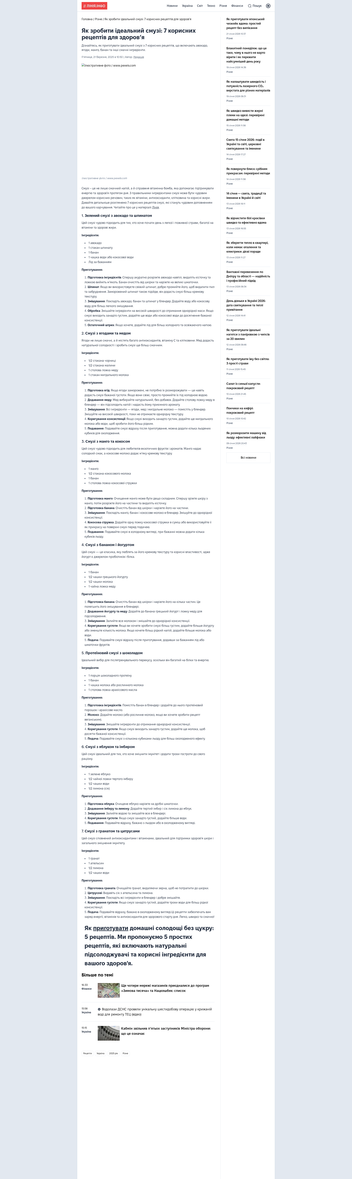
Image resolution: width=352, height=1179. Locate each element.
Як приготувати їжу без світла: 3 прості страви (247, 361)
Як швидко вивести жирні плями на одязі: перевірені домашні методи (245, 115)
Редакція (138, 57)
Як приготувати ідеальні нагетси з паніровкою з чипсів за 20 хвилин (248, 334)
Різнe (223, 5)
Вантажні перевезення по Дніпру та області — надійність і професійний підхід (248, 276)
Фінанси (237, 5)
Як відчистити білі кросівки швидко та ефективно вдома (246, 220)
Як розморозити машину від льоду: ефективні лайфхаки (246, 435)
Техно (211, 5)
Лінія (155, 207)
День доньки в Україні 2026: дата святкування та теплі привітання (246, 305)
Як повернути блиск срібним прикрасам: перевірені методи (248, 171)
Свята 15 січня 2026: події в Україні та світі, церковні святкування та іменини (245, 144)
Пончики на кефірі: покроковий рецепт (240, 410)
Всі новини (248, 457)
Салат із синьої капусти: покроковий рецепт (243, 386)
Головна (87, 19)
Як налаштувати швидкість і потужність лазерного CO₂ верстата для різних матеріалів (248, 86)
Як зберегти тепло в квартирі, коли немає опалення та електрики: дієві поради (247, 247)
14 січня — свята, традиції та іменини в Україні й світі (246, 195)
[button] (268, 6)
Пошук (257, 5)
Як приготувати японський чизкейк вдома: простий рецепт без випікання (245, 24)
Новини (172, 5)
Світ (200, 5)
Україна (187, 5)
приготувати (110, 928)
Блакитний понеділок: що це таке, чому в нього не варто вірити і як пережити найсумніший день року (246, 55)
